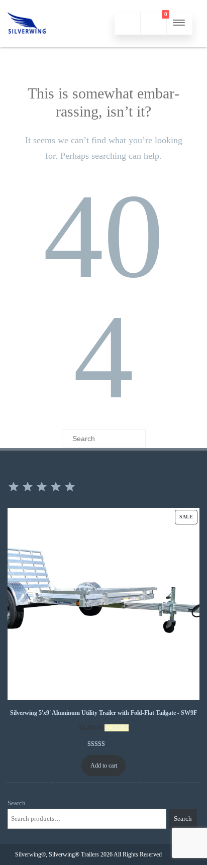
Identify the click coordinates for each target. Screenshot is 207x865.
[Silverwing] (27, 43)
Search (17, 803)
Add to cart (103, 765)
